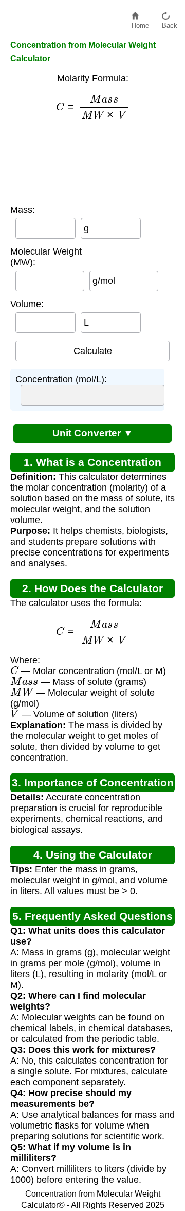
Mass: (22, 210)
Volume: (27, 304)
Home (140, 23)
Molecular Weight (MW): (46, 256)
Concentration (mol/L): (61, 379)
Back (169, 23)
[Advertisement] (93, 162)
